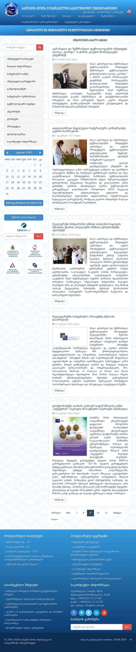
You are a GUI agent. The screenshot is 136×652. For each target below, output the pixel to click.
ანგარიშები (13, 111)
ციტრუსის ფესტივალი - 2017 (22, 551)
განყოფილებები (16, 89)
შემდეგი (117, 513)
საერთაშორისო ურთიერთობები (40, 22)
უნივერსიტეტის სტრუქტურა (87, 564)
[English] (128, 12)
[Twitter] (89, 613)
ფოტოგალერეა (16, 134)
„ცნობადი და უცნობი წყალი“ (22, 564)
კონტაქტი (118, 12)
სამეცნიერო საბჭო (18, 74)
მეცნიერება (108, 16)
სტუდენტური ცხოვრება (78, 22)
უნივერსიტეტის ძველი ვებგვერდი (25, 628)
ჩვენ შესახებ (48, 16)
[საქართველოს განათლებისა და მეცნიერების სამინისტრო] (12, 251)
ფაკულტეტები (86, 16)
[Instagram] (81, 613)
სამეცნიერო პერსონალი (21, 96)
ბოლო (54, 519)
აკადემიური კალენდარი (86, 547)
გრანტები (12, 119)
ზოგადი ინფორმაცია (19, 66)
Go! (38, 236)
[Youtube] (104, 613)
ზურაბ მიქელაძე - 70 (18, 542)
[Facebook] (74, 613)
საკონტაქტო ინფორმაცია (22, 141)
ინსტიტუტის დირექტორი (21, 81)
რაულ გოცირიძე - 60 (17, 547)
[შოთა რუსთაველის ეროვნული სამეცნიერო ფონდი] (34, 268)
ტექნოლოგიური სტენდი (21, 104)
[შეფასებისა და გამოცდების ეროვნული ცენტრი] (12, 268)
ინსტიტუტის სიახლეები (20, 59)
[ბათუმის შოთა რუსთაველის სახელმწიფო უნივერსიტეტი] (11, 9)
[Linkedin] (96, 613)
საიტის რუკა (104, 12)
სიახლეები (28, 16)
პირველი (56, 513)
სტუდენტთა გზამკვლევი (85, 542)
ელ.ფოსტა (89, 12)
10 (98, 513)
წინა (68, 513)
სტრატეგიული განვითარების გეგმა (92, 559)
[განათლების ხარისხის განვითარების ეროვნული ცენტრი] (34, 251)
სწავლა (67, 16)
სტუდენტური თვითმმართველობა (90, 574)
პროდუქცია (14, 126)
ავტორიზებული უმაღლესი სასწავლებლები (96, 578)
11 (106, 513)
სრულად (59, 113)
